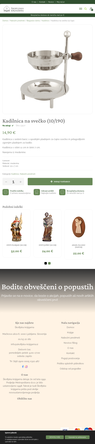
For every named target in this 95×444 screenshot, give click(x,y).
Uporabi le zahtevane (77, 437)
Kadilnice (45, 21)
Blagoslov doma (33, 21)
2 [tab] (49, 263)
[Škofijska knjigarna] (15, 8)
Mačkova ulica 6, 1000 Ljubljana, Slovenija (24, 334)
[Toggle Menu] (80, 9)
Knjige (70, 332)
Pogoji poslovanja (70, 358)
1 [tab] (45, 263)
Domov (5, 21)
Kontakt (70, 353)
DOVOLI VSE (55, 437)
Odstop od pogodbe (70, 368)
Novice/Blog (70, 343)
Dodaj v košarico (62, 181)
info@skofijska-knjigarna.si (24, 344)
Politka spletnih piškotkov (70, 363)
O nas (70, 348)
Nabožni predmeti (17, 21)
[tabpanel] (16, 233)
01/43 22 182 (24, 339)
